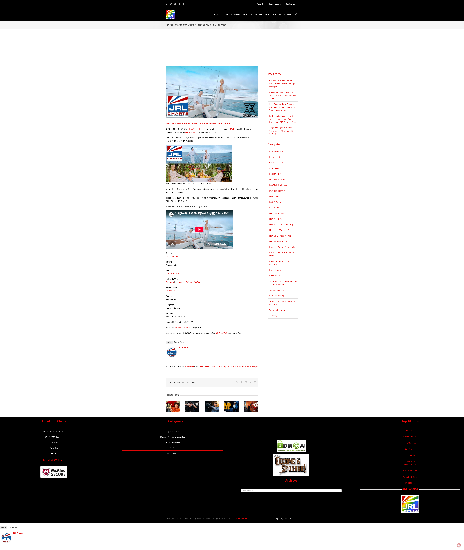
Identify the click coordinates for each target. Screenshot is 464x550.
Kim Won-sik (194, 129)
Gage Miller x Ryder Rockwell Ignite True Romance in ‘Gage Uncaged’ (282, 83)
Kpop (168, 256)
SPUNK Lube (410, 483)
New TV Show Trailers (278, 241)
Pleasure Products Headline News (281, 254)
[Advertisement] (232, 47)
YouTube (197, 282)
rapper (256, 367)
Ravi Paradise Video (172, 369)
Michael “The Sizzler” (183, 327)
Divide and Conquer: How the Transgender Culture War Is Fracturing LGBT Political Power (283, 119)
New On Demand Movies (280, 235)
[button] (296, 14)
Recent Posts (179, 342)
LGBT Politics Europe (278, 185)
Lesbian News (275, 174)
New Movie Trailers (277, 213)
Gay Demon (410, 449)
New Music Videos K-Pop (280, 230)
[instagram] (179, 4)
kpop (236, 367)
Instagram (179, 282)
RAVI (232, 129)
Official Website (172, 273)
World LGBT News (277, 310)
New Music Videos (277, 219)
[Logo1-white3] (170, 10)
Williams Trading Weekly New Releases (282, 303)
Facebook (170, 282)
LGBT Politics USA (277, 190)
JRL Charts (183, 347)
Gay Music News (189, 367)
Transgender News (277, 290)
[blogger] (166, 4)
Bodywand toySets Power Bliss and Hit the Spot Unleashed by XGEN (282, 95)
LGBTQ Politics (275, 202)
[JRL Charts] (172, 348)
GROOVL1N (170, 290)
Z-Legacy (273, 315)
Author (169, 342)
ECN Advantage (276, 151)
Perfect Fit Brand (410, 477)
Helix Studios (410, 464)
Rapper (175, 256)
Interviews (274, 168)
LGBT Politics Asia (277, 179)
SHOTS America (410, 470)
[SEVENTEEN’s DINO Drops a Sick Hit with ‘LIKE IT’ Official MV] (192, 402)
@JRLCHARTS (221, 333)
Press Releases (275, 270)
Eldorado (410, 430)
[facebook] (184, 4)
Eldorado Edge (275, 157)
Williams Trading (276, 295)
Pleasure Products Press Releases (279, 263)
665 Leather (410, 455)
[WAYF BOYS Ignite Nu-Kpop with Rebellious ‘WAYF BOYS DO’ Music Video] (251, 402)
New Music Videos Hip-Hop (281, 224)
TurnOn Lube (410, 443)
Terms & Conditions (239, 518)
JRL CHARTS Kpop (221, 367)
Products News (275, 275)
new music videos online (246, 367)
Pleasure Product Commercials (282, 247)
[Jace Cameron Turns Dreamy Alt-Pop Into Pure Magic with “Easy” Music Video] (173, 402)
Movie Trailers (275, 207)
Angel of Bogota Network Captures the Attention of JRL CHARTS (282, 130)
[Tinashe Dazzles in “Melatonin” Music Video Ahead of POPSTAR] (212, 402)
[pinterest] (171, 4)
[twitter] (175, 4)
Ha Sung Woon (191, 132)
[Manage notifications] (459, 545)
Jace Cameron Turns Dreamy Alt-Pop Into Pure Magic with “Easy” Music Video (282, 107)
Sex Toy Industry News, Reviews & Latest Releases (283, 283)
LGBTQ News (274, 196)
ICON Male (410, 461)
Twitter (189, 282)
